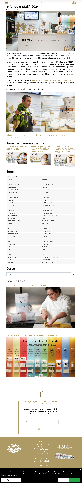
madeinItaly (11, 239)
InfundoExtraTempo (48, 226)
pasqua (10, 247)
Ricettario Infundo (14, 221)
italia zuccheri (12, 252)
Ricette (44, 187)
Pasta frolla (46, 231)
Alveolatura (12, 257)
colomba (45, 247)
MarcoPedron (46, 260)
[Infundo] (41, 2)
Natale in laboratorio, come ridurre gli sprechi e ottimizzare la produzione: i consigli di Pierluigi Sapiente (64, 149)
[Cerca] (73, 274)
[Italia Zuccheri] (74, 2)
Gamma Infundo (26, 135)
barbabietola (46, 236)
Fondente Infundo (48, 221)
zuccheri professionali (49, 252)
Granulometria (13, 231)
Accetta (75, 480)
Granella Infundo (48, 210)
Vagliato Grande (47, 239)
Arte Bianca (46, 179)
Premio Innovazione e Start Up (52, 215)
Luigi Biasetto (60, 135)
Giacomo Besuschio (48, 184)
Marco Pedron (12, 192)
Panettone (45, 208)
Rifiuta (63, 480)
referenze (72, 74)
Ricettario (45, 189)
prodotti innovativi (48, 244)
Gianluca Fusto (50, 80)
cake (9, 241)
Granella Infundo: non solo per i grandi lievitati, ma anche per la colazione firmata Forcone (40, 148)
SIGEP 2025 (11, 223)
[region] (41, 475)
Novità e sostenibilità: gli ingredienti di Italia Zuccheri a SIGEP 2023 (32, 335)
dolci (43, 254)
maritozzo (11, 249)
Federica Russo (47, 213)
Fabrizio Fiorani (38, 80)
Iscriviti (41, 429)
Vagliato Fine (12, 187)
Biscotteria (11, 236)
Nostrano (45, 192)
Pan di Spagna (12, 213)
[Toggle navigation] (6, 2)
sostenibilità (46, 223)
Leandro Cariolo (47, 234)
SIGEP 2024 (71, 135)
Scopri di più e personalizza (11, 480)
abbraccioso (46, 249)
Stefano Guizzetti (64, 80)
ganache (10, 254)
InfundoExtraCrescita (15, 226)
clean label (11, 244)
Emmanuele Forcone (14, 197)
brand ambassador (48, 241)
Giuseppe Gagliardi (13, 215)
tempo (44, 200)
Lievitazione (11, 260)
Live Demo (50, 135)
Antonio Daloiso (13, 234)
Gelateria (11, 208)
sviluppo (10, 200)
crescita (10, 202)
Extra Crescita (12, 176)
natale (44, 218)
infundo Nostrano (48, 262)
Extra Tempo (46, 176)
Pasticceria (11, 182)
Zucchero (11, 228)
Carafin (10, 195)
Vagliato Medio (12, 218)
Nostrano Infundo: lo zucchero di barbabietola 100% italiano (30, 286)
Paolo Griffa (46, 197)
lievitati (10, 179)
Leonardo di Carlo (48, 205)
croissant (45, 228)
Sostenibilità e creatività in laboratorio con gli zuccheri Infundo (17, 148)
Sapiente (10, 262)
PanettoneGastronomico (50, 257)
